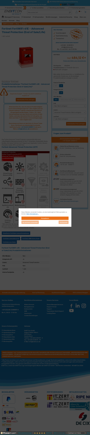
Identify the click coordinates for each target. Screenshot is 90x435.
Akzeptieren (45, 218)
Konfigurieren (64, 222)
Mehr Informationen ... (32, 214)
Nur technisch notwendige (30, 222)
